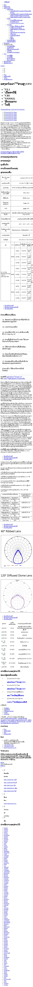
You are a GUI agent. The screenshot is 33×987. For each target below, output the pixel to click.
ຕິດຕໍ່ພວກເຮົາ (7, 61)
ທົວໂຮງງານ (7, 6)
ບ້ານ (5, 5)
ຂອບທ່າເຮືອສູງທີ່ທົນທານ (15, 695)
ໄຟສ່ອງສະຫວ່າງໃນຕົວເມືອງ (17, 29)
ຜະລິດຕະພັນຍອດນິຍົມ (11, 718)
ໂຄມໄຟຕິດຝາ (12, 721)
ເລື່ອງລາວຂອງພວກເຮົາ (13, 49)
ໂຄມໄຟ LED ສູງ (21, 721)
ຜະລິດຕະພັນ (7, 8)
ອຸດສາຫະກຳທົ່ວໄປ (15, 35)
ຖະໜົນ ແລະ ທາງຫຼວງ (16, 28)
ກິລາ (11, 31)
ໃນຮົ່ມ (8, 18)
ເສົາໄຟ (12, 38)
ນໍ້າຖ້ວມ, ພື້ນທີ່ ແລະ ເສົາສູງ (17, 26)
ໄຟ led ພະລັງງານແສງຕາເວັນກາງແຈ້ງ (17, 720)
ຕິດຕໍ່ (19, 153)
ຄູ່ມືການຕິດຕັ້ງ (20, 151)
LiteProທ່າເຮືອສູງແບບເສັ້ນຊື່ (17, 702)
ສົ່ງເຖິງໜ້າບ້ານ (13, 153)
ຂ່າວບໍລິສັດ (10, 55)
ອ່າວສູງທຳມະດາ (14, 21)
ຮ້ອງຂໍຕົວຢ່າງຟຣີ (5, 153)
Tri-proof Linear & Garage (17, 23)
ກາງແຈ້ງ (9, 24)
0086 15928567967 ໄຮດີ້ (10, 779)
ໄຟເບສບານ (4, 720)
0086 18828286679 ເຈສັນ (10, 788)
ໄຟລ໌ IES (14, 151)
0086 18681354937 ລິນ (10, 785)
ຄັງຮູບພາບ (6, 43)
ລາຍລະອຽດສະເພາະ (6, 151)
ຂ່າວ (5, 54)
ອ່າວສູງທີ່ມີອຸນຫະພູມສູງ (16, 20)
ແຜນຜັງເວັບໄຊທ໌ (22, 718)
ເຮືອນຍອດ (13, 34)
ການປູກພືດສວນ (11, 40)
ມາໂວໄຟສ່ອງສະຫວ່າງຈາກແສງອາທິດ (14, 378)
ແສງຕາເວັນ (10, 9)
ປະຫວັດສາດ (10, 47)
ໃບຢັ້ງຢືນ (9, 51)
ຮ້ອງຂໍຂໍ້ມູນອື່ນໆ (9, 308)
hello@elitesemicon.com (10, 803)
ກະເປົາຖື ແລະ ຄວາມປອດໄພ (17, 32)
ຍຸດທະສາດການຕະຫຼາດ (13, 52)
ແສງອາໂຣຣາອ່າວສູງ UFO (14, 377)
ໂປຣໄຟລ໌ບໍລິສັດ (11, 46)
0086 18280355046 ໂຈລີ (10, 791)
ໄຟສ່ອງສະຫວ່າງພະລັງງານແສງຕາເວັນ (20, 17)
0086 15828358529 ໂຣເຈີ (10, 782)
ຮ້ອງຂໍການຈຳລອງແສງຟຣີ (11, 307)
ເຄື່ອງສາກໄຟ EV (8, 63)
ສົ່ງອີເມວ (3, 765)
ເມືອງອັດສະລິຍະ (11, 41)
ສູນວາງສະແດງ (11, 58)
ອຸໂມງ (11, 37)
